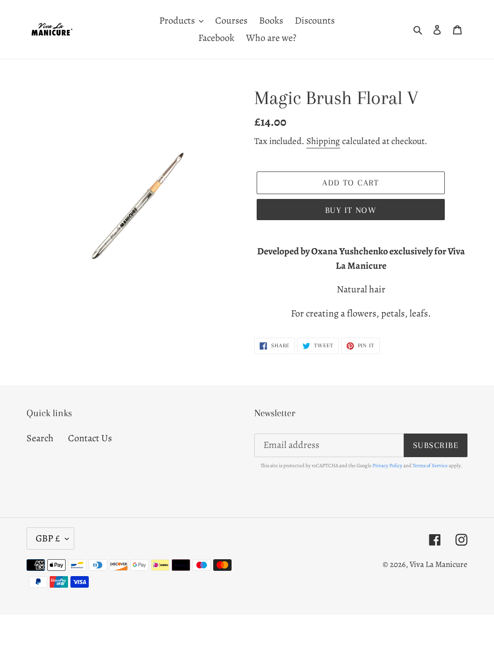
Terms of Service (430, 465)
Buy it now (350, 210)
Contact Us (90, 438)
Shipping (323, 141)
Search (40, 438)
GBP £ (48, 538)
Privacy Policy (387, 465)
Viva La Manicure (438, 564)
